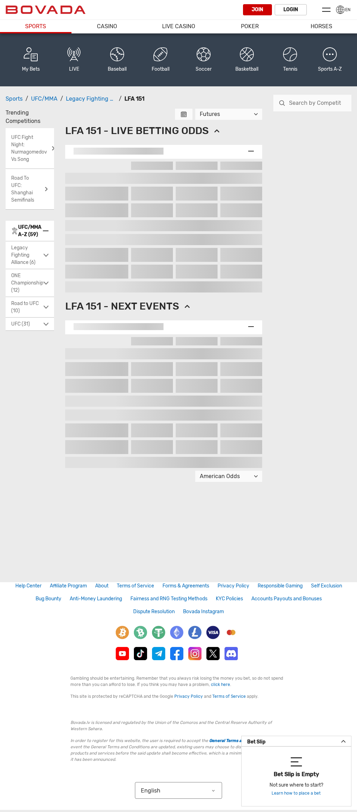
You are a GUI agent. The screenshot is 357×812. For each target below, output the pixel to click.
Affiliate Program (68, 586)
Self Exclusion (326, 586)
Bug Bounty (48, 599)
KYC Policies (229, 599)
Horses (321, 26)
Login (290, 10)
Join (257, 10)
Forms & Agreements (185, 586)
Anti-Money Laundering (96, 599)
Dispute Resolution (154, 612)
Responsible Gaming (280, 586)
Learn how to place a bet (296, 793)
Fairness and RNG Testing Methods (168, 599)
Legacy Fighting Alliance (98, 98)
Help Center (28, 586)
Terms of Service (135, 586)
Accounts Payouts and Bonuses (286, 599)
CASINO (107, 26)
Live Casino (178, 26)
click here (220, 684)
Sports (35, 26)
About (101, 586)
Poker (250, 26)
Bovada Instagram (203, 612)
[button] (330, 60)
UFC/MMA (44, 98)
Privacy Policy (233, 586)
